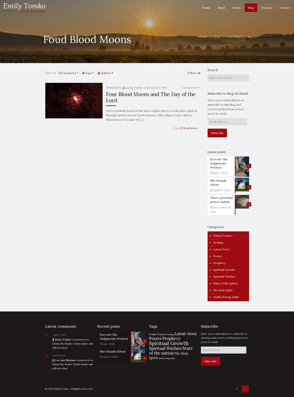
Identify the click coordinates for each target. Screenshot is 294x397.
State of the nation (225, 283)
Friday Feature (223, 235)
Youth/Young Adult (226, 297)
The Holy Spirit (223, 290)
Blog (216, 36)
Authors (106, 73)
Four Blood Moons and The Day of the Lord (150, 97)
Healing (218, 242)
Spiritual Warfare (224, 276)
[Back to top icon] (245, 388)
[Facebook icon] (237, 388)
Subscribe (217, 133)
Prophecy (219, 263)
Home (203, 36)
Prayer (217, 256)
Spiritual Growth (224, 269)
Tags (88, 73)
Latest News (221, 249)
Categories (69, 73)
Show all (195, 73)
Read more (190, 128)
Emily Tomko (134, 87)
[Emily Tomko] (24, 7)
